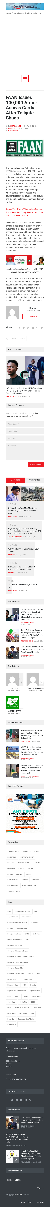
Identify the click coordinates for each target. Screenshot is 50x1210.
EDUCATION (10, 396)
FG (27, 940)
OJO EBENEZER (14, 711)
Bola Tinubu (26, 917)
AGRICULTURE (13, 537)
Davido (10, 928)
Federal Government (14, 940)
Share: (9, 327)
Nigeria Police (35, 991)
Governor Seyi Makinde (15, 974)
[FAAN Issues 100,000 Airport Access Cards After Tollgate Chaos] (25, 148)
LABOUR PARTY (13, 979)
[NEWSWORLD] (25, 7)
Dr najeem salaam (14, 934)
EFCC (27, 934)
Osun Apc (37, 1008)
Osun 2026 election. (22, 1008)
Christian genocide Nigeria (17, 922)
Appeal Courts (12, 917)
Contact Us (40, 1202)
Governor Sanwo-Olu (15, 968)
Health (9, 1180)
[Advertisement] (25, 48)
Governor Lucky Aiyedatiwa (17, 962)
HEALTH (10, 863)
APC (35, 911)
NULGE (25, 996)
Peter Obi (10, 1019)
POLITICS (11, 555)
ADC (9, 911)
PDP (32, 1013)
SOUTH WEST (12, 880)
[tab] (15, 481)
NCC (24, 985)
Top (39, 1188)
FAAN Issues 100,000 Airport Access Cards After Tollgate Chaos (22, 108)
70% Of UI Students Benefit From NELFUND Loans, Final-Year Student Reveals (32, 649)
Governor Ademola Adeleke (17, 951)
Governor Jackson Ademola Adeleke (20, 957)
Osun (9, 1008)
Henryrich (12, 128)
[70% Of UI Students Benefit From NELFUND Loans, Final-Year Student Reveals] (12, 652)
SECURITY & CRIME (27, 776)
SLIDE (18, 126)
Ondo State (11, 1002)
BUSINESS (11, 572)
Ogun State (36, 996)
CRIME (36, 851)
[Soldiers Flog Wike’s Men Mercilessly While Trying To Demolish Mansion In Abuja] (25, 493)
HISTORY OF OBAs (25, 863)
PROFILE (33, 316)
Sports (18, 1180)
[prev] (9, 382)
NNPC (17, 996)
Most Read (15, 480)
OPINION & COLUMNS (15, 868)
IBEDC (30, 974)
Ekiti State (36, 934)
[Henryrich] (12, 312)
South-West (11, 1025)
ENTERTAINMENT (27, 857)
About (23, 1202)
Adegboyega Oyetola (22, 911)
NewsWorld (18, 1195)
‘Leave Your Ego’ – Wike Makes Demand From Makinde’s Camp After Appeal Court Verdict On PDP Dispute (24, 212)
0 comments (13, 131)
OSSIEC (34, 1002)
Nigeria (33, 985)
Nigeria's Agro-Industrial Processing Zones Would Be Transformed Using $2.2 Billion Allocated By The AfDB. (24, 531)
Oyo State (23, 1013)
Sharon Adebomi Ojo (35, 688)
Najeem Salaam (13, 985)
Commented (34, 480)
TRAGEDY (35, 880)
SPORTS (25, 880)
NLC (9, 996)
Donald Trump (22, 928)
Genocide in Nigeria (14, 945)
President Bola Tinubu (26, 1019)
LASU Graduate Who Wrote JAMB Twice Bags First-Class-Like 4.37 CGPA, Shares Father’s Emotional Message (24, 390)
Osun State (11, 1013)
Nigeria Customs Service (16, 991)
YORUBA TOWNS (13, 891)
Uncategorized (12, 885)
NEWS (12, 126)
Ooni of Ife (23, 1002)
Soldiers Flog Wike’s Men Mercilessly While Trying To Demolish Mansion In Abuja (23, 510)
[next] (41, 382)
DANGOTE (34, 922)
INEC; (39, 974)
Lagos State (28, 979)
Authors (30, 1202)
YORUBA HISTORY (29, 885)
